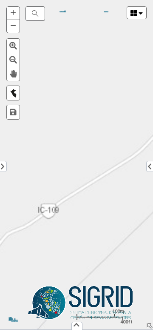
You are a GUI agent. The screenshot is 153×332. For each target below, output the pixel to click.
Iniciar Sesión (14, 321)
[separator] (76, 331)
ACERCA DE (106, 11)
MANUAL (62, 11)
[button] (13, 45)
